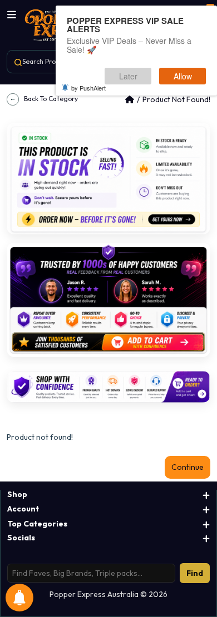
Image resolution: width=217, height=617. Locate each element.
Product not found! (176, 99)
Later (128, 76)
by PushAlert (88, 87)
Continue (187, 467)
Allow (183, 76)
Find (194, 573)
